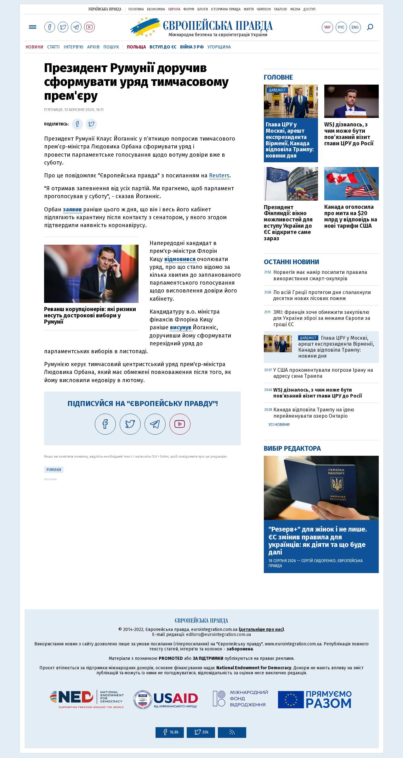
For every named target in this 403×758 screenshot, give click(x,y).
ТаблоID (280, 9)
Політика (136, 9)
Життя (249, 9)
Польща (136, 47)
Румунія (54, 470)
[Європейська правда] (201, 27)
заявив (73, 209)
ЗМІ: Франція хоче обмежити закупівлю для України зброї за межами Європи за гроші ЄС (321, 318)
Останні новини (291, 262)
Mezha (295, 9)
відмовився (180, 259)
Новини (34, 47)
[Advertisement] (142, 525)
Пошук (111, 47)
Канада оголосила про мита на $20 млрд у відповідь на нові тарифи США (350, 216)
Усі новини (279, 424)
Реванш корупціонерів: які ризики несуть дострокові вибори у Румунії (90, 315)
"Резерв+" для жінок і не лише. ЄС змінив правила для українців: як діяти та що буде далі (318, 541)
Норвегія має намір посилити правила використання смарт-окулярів (320, 275)
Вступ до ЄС (163, 47)
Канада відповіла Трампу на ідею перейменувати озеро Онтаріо (313, 413)
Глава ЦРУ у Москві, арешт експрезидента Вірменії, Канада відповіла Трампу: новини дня (290, 140)
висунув (181, 327)
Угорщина (219, 47)
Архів (93, 47)
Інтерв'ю (73, 47)
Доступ (309, 9)
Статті (53, 47)
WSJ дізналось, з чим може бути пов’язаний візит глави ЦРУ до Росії (348, 134)
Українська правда (105, 9)
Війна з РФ (192, 47)
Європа (174, 9)
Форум (189, 9)
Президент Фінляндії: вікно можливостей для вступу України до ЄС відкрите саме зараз (288, 223)
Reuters (219, 175)
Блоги (202, 9)
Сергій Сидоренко (318, 561)
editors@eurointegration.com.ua (218, 634)
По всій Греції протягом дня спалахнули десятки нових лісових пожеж (322, 295)
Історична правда (226, 9)
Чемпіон (264, 9)
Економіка (156, 9)
